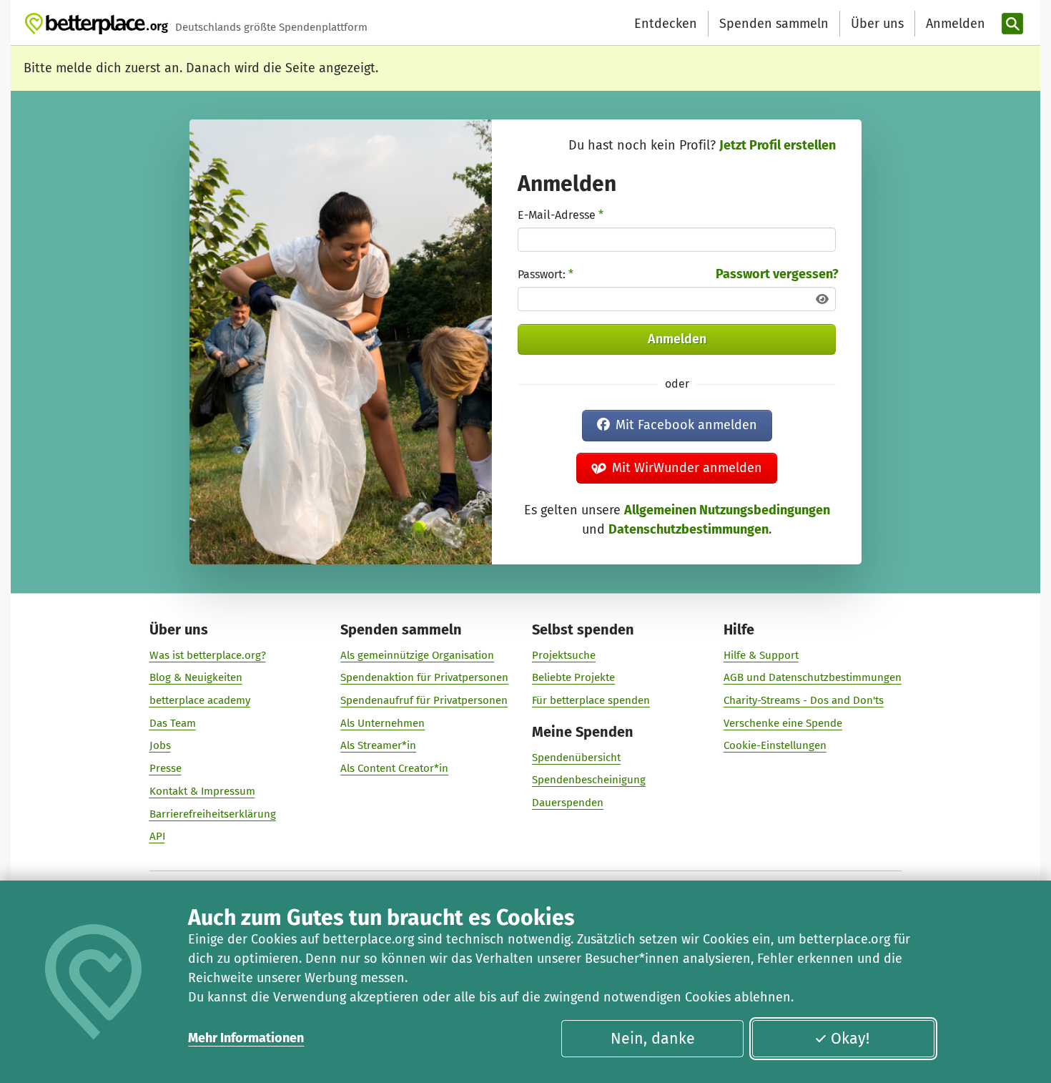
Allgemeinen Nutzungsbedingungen (727, 510)
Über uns (877, 23)
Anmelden (677, 339)
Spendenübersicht (576, 757)
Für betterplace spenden (591, 700)
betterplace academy (199, 700)
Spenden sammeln (774, 23)
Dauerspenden (567, 802)
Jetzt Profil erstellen (777, 145)
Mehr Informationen (246, 1038)
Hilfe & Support (761, 655)
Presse (165, 768)
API (157, 836)
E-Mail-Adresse (560, 215)
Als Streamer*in (378, 745)
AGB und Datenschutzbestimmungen (813, 677)
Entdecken (665, 23)
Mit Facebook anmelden (686, 425)
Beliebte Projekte (573, 677)
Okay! (850, 1038)
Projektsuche (564, 655)
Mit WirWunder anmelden (687, 468)
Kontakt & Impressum (202, 791)
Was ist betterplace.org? (207, 655)
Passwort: (545, 274)
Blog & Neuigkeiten (195, 677)
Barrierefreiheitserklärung (212, 814)
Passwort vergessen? (777, 274)
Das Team (172, 723)
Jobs (160, 745)
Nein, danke (653, 1038)
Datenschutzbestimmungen (688, 529)
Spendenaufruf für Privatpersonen (424, 700)
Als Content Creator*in (394, 768)
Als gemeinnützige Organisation (417, 655)
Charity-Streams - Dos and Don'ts (804, 700)
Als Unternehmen (382, 723)
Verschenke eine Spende (783, 723)
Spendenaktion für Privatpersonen (424, 677)
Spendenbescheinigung (589, 779)
